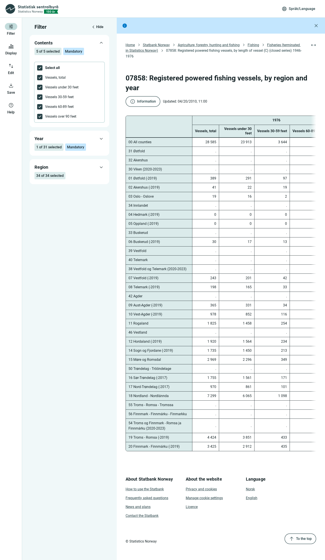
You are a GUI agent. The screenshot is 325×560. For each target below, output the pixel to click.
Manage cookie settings (204, 498)
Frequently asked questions (147, 498)
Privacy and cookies (201, 489)
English (251, 498)
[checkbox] (69, 68)
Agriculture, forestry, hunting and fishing (209, 45)
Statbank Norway (156, 45)
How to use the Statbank (145, 489)
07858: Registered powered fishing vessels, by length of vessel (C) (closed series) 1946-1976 (214, 53)
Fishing (253, 45)
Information (146, 101)
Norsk (250, 489)
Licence (192, 507)
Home (130, 45)
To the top (304, 539)
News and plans (138, 507)
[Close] (316, 25)
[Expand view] (313, 45)
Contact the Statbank (142, 516)
